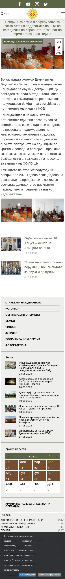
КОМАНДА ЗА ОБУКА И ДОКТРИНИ (23, 41)
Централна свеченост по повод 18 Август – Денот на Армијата (39, 407)
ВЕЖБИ (10, 321)
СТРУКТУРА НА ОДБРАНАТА (23, 302)
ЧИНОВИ (10, 327)
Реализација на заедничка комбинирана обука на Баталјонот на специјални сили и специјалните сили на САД (39, 366)
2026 (32, 456)
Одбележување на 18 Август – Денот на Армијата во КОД (40, 243)
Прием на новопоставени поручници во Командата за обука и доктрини (43, 267)
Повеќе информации (49, 575)
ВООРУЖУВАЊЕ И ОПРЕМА (22, 339)
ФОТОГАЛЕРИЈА (15, 345)
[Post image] (11, 244)
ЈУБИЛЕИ (11, 333)
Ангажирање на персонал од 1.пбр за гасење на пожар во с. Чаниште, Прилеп (37, 381)
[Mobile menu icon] (63, 13)
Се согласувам (27, 575)
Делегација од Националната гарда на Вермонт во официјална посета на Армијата (39, 395)
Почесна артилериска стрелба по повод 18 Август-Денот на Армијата (39, 419)
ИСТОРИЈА (12, 308)
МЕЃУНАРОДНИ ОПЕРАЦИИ (22, 314)
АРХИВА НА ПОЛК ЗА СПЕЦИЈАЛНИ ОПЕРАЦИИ (27, 505)
